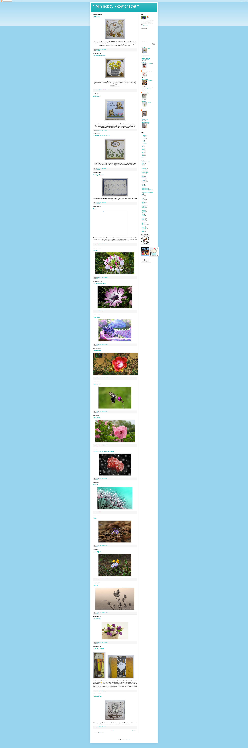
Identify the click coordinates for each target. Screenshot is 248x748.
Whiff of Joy (144, 227)
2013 (143, 152)
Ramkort (143, 216)
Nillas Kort (144, 101)
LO (142, 198)
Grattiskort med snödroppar (101, 135)
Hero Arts (143, 185)
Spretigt (95, 250)
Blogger (128, 739)
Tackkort (143, 222)
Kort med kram (97, 696)
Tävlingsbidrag (144, 224)
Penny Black (144, 207)
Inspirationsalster (145, 188)
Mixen (143, 201)
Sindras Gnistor (145, 79)
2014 (143, 151)
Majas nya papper (145, 119)
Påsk (143, 214)
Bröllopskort (144, 171)
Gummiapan (144, 181)
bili (148, 16)
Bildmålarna (144, 168)
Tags (142, 223)
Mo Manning (144, 202)
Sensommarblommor (99, 55)
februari (144, 143)
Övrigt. (97, 278)
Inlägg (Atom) (101, 732)
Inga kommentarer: (105, 89)
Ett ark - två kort (150, 63)
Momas (143, 203)
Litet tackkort (97, 96)
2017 (143, 146)
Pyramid (143, 210)
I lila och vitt (96, 619)
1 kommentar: (104, 49)
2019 (143, 134)
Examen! (149, 48)
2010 (143, 157)
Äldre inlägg (134, 730)
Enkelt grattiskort (98, 175)
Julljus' (149, 123)
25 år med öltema (98, 649)
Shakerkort (149, 102)
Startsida (112, 730)
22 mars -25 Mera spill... (146, 55)
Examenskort (144, 177)
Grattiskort (96, 17)
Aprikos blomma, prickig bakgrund (103, 451)
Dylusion (143, 176)
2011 (143, 155)
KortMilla (143, 47)
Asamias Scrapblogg (146, 58)
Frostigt (95, 585)
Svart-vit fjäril (97, 384)
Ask (142, 164)
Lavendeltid (96, 317)
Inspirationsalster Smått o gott (147, 190)
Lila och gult (96, 552)
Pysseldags (144, 211)
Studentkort (144, 220)
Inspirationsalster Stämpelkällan (147, 192)
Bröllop (149, 93)
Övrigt (143, 230)
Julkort (95, 209)
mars (144, 141)
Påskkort (143, 215)
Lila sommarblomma (99, 283)
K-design (143, 197)
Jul (142, 194)
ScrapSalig (144, 62)
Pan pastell (144, 206)
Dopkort (143, 175)
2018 (143, 145)
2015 (143, 149)
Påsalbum (143, 212)
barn (142, 167)
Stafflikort (143, 218)
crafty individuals (145, 172)
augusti (144, 138)
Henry (143, 184)
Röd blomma (97, 351)
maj (143, 140)
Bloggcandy (144, 169)
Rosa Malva (96, 418)
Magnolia (143, 199)
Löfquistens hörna (145, 92)
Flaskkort (143, 179)
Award (143, 165)
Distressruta (144, 173)
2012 (143, 154)
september (145, 135)
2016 (143, 148)
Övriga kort (98, 90)
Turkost (95, 485)
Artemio (143, 163)
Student (143, 219)
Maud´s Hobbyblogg (145, 122)
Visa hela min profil (144, 25)
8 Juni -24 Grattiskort (145, 59)
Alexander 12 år (150, 80)
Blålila (95, 518)
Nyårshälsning (144, 205)
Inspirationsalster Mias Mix (146, 189)
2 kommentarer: (104, 243)
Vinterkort (143, 226)
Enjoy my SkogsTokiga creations (148, 88)
